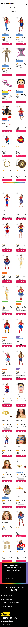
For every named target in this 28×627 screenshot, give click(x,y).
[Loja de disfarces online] (9, 4)
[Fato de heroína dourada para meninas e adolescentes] (17, 351)
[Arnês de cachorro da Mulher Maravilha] (17, 49)
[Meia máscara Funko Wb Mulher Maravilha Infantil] (17, 80)
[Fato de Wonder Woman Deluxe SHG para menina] (3, 18)
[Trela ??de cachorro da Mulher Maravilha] (3, 80)
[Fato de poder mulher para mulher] (17, 224)
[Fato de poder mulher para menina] (17, 193)
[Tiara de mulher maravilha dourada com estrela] (3, 512)
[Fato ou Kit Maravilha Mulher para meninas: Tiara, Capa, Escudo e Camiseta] (3, 136)
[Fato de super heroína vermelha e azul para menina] (17, 319)
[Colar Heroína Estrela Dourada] (17, 460)
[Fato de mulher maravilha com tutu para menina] (17, 286)
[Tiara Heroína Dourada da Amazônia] (3, 410)
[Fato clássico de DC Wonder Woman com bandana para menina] (17, 18)
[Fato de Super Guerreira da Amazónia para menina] (3, 193)
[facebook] (12, 590)
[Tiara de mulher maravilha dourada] (3, 460)
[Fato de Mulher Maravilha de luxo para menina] (17, 107)
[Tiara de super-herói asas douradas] (17, 486)
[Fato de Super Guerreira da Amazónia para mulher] (3, 224)
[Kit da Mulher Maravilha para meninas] (17, 541)
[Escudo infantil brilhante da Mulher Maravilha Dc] (17, 136)
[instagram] (15, 590)
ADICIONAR (7, 44)
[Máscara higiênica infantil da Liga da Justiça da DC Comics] (3, 107)
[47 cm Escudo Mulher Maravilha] (3, 486)
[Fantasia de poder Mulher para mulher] (17, 512)
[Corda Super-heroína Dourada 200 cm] (3, 436)
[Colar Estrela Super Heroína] (17, 410)
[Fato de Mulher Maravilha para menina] (3, 255)
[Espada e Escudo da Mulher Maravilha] (17, 160)
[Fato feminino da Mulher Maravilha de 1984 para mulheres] (3, 49)
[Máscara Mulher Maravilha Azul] (17, 436)
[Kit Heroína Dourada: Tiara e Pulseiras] (3, 541)
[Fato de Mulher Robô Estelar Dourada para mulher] (17, 255)
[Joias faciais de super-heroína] (17, 384)
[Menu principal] (1, 3)
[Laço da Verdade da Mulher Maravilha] (3, 160)
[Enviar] (23, 578)
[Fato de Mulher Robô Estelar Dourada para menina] (3, 286)
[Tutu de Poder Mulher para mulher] (3, 384)
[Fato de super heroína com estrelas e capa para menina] (3, 319)
